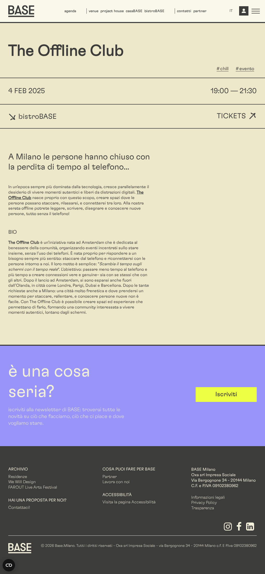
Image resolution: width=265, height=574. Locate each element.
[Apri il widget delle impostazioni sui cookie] (9, 565)
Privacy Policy (204, 503)
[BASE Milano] (19, 548)
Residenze (17, 477)
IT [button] (231, 11)
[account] (243, 13)
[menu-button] (256, 11)
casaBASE (134, 11)
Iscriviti (226, 394)
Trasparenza (202, 508)
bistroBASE (154, 11)
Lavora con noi (116, 482)
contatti (184, 11)
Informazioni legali (208, 497)
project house (112, 11)
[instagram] (228, 528)
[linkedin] (251, 528)
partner (200, 11)
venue (93, 11)
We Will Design (22, 482)
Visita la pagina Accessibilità (129, 502)
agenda (70, 11)
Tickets (231, 116)
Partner (109, 477)
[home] (21, 11)
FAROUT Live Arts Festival (32, 487)
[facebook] (240, 528)
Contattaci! (19, 507)
